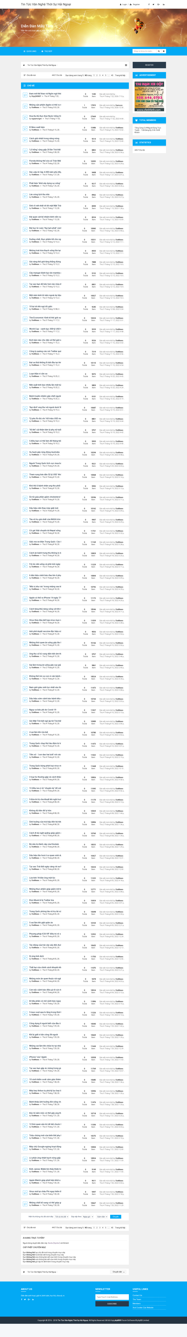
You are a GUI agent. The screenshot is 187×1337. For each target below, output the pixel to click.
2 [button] (96, 75)
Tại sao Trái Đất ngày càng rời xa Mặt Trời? (49, 866)
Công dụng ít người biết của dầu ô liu (46, 1023)
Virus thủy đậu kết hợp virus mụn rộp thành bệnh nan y (54, 620)
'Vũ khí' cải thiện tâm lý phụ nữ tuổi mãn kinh (49, 429)
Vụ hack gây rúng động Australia (44, 452)
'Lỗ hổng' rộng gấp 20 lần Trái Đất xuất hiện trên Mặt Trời (55, 149)
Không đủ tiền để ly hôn (40, 810)
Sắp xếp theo (76, 1217)
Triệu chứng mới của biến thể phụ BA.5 (47, 1135)
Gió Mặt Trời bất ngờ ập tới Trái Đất (45, 721)
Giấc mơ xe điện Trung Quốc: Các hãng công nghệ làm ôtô (56, 542)
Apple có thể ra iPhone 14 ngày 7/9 (45, 598)
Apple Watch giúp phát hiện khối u (44, 1180)
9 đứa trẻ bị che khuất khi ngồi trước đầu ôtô (49, 799)
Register (136, 4)
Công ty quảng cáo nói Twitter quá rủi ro (48, 351)
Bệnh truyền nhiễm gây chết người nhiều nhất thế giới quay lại (57, 396)
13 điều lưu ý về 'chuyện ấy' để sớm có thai (49, 788)
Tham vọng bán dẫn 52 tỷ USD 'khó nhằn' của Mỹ (51, 474)
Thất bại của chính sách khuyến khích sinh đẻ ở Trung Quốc (56, 967)
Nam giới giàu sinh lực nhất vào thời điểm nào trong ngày (55, 687)
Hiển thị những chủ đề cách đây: (41, 1217)
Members (137, 1303)
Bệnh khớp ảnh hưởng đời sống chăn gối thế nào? (52, 1102)
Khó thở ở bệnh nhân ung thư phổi (44, 485)
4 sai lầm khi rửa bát (38, 732)
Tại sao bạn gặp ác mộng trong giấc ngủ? (48, 1068)
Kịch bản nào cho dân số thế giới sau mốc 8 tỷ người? (54, 340)
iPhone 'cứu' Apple (38, 1057)
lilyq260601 (36, 96)
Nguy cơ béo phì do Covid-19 (42, 710)
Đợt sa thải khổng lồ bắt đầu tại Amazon (47, 362)
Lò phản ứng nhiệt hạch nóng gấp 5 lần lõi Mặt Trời (52, 1158)
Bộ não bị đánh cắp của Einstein (44, 844)
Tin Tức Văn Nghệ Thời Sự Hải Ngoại (46, 4)
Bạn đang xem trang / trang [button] (79, 75)
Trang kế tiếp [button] (120, 75)
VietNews (35, 107)
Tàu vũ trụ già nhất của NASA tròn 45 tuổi (48, 519)
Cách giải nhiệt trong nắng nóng (44, 138)
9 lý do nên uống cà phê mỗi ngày (44, 564)
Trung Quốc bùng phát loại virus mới (46, 766)
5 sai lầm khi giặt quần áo (41, 922)
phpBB (117, 1320)
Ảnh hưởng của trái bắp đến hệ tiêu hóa (47, 822)
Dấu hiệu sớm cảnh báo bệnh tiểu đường (48, 698)
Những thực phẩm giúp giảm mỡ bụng (46, 889)
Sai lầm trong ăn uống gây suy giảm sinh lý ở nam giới (54, 665)
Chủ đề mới (31, 75)
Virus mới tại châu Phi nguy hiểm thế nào (48, 1191)
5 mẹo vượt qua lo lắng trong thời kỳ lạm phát (50, 1012)
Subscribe (112, 1304)
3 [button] (99, 75)
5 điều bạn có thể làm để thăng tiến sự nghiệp (50, 441)
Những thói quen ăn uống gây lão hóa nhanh (49, 642)
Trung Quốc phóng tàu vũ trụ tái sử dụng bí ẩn (50, 911)
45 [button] (112, 75)
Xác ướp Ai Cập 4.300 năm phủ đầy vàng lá (49, 172)
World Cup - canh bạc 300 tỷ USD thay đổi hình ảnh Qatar (55, 329)
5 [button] (105, 75)
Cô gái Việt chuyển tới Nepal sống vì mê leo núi (51, 530)
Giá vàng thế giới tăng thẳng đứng (45, 261)
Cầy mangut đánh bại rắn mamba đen (46, 273)
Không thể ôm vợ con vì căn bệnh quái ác (48, 676)
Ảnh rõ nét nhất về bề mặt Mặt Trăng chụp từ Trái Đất (53, 205)
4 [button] (102, 75)
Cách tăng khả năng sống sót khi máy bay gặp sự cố (53, 609)
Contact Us (137, 1295)
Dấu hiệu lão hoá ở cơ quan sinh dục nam (48, 855)
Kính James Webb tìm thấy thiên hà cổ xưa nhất (51, 1169)
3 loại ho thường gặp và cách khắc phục (47, 777)
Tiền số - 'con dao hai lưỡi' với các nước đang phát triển (55, 754)
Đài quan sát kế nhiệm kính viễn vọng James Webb (52, 217)
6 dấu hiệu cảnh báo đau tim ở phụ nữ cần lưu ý (51, 575)
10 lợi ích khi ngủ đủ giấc (40, 306)
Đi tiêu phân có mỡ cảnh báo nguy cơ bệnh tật (50, 1001)
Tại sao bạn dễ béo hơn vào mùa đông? (47, 284)
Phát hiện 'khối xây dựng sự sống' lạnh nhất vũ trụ (52, 183)
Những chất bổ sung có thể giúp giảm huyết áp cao (53, 1202)
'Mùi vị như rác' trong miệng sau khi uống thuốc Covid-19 (55, 586)
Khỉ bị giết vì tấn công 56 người (43, 1034)
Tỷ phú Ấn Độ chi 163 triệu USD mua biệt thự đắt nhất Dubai (56, 418)
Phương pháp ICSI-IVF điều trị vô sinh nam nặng (51, 934)
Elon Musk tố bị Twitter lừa (41, 900)
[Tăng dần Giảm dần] (102, 1217)
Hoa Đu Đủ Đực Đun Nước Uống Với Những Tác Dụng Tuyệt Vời (58, 116)
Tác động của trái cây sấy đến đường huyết (49, 945)
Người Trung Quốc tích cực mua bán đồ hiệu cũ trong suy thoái (58, 463)
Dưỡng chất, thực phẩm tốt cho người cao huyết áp (52, 239)
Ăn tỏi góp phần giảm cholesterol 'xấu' (47, 497)
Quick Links (31, 51)
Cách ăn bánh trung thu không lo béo (46, 553)
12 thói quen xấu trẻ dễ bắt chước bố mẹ (47, 1124)
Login (125, 4)
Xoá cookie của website (143, 1307)
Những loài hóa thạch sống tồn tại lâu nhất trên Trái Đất (55, 250)
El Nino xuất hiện (37, 127)
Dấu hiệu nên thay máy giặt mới (43, 508)
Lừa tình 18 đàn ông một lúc (42, 878)
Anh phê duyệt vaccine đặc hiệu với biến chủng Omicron (55, 631)
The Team (137, 1299)
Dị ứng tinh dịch (36, 956)
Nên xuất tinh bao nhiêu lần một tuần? (46, 385)
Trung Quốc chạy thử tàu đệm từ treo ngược (49, 743)
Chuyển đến (117, 1272)
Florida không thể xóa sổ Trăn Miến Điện (48, 161)
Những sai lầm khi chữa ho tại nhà (45, 1046)
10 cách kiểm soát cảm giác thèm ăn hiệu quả (50, 1079)
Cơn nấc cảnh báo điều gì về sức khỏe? (47, 990)
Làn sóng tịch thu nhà (39, 194)
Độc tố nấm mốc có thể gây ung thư (45, 1113)
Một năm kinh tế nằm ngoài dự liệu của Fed (49, 295)
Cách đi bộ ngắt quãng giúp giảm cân (46, 833)
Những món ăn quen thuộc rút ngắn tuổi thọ (49, 978)
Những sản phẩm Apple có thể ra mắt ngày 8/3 (50, 105)
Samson (119, 105)
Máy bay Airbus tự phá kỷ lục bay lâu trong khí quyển (53, 1090)
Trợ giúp (48, 51)
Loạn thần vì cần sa (38, 373)
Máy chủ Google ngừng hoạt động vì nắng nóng (51, 1146)
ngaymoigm (37, 119)
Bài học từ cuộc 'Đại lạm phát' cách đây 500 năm (51, 228)
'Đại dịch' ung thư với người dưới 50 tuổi (47, 407)
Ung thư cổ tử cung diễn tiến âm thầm (46, 654)
